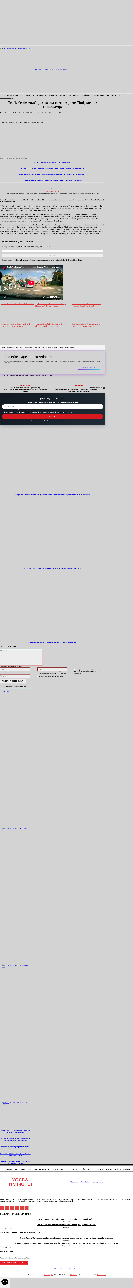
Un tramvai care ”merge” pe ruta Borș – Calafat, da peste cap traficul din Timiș (52, 568)
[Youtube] (26, 1208)
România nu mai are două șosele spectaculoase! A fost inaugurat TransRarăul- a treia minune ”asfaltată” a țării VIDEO (66, 1243)
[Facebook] (2, 1208)
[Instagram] (7, 1208)
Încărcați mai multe (5, 1228)
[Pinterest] (12, 1208)
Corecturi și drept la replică (72, 1268)
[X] (22, 1208)
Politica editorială (58, 1268)
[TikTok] (17, 1208)
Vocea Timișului (48, 1275)
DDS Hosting (74, 1275)
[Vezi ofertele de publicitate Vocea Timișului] (50, 69)
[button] (123, 95)
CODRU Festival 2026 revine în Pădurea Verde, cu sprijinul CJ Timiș (66, 1224)
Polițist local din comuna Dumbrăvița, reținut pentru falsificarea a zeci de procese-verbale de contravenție (52, 495)
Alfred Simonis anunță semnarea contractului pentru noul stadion (67, 1219)
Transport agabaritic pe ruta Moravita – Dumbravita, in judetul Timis (52, 642)
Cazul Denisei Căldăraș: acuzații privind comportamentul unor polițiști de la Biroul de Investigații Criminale (66, 1238)
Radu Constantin (101, 1275)
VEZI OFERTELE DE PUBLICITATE (14, 1262)
